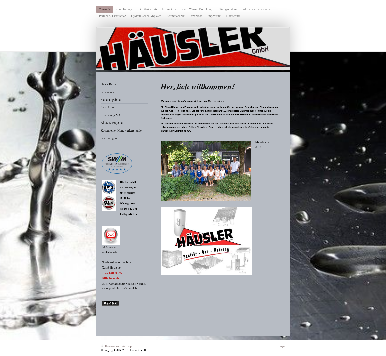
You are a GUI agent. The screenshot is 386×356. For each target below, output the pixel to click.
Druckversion (112, 346)
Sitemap (127, 346)
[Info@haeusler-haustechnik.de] (111, 235)
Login (282, 346)
